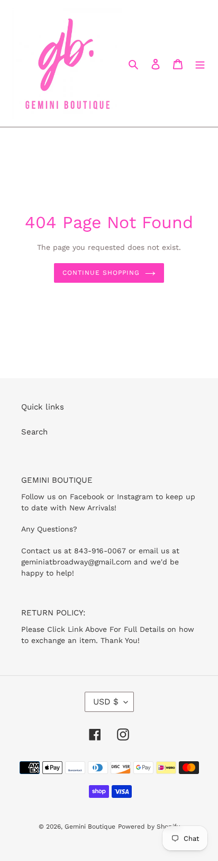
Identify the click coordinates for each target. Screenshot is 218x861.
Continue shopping (101, 272)
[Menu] (200, 63)
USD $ (106, 702)
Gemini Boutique (90, 826)
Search (34, 432)
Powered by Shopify (149, 826)
